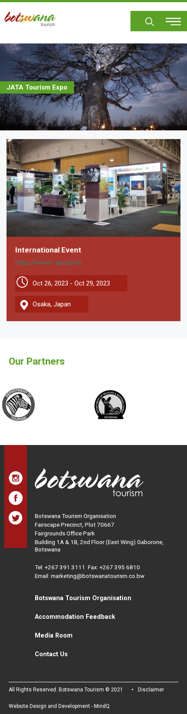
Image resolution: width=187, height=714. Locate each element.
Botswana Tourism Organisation (83, 597)
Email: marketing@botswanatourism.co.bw (89, 575)
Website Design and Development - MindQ (59, 706)
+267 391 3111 (65, 567)
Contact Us (51, 654)
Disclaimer (151, 690)
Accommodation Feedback (75, 616)
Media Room (54, 635)
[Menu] (168, 18)
